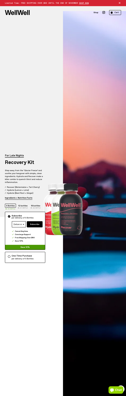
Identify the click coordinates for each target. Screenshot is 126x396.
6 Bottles (10, 206)
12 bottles (23, 206)
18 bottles (35, 206)
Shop (96, 12)
